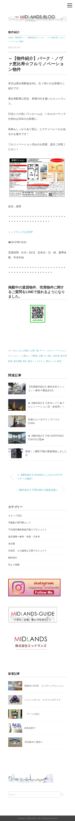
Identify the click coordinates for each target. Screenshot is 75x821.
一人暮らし (25, 356)
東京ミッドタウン (36, 361)
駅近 (59, 361)
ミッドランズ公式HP (20, 231)
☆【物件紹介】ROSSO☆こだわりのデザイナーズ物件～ (39, 476)
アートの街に (32, 714)
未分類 (11, 543)
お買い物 (34, 350)
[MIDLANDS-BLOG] (37, 14)
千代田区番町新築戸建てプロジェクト (27, 529)
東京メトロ (51, 361)
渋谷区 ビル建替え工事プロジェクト (27, 550)
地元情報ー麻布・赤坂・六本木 (24, 536)
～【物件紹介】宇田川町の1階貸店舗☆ (36, 489)
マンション (13, 356)
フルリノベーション (56, 350)
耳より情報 (14, 564)
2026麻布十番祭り (34, 742)
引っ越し (48, 356)
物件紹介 (14, 32)
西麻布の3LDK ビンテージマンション (44, 685)
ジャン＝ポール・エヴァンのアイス (42, 699)
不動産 (34, 356)
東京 (25, 361)
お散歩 (26, 350)
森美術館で (30, 728)
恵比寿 (56, 356)
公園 (41, 356)
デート (43, 350)
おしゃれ (17, 350)
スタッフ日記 (15, 515)
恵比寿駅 (17, 361)
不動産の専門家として (19, 522)
